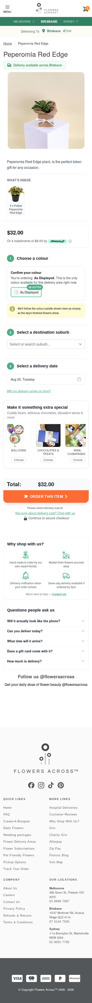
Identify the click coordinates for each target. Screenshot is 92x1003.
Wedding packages (17, 835)
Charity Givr (58, 835)
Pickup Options (14, 862)
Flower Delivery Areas (19, 841)
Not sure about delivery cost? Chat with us (45, 513)
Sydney (68, 21)
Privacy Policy (14, 908)
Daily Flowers (13, 828)
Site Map (56, 862)
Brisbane (49, 21)
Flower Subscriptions (19, 848)
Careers (9, 895)
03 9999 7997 (59, 901)
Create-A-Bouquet (16, 821)
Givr (52, 828)
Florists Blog (59, 855)
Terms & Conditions (18, 922)
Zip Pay (55, 848)
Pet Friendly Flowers (18, 855)
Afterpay (55, 841)
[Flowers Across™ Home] (47, 8)
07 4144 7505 (59, 921)
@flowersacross (57, 676)
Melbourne (22, 21)
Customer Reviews (63, 814)
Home (7, 43)
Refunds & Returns (17, 915)
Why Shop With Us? (64, 821)
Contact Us (59, 594)
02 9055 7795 (59, 942)
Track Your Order (16, 869)
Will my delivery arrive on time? (29, 391)
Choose (19, 460)
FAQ (6, 814)
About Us (10, 888)
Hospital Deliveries (63, 807)
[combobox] (43, 344)
